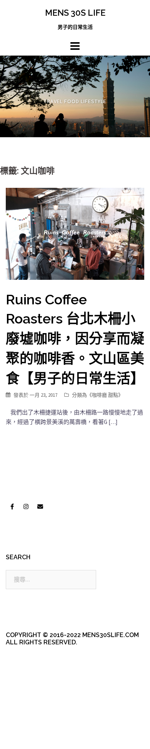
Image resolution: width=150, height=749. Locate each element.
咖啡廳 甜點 (105, 395)
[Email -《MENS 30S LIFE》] (40, 506)
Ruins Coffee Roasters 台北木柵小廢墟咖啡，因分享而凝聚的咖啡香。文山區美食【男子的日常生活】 (75, 338)
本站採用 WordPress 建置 (37, 723)
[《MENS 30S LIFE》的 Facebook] (12, 506)
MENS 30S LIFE (75, 13)
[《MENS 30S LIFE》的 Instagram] (26, 506)
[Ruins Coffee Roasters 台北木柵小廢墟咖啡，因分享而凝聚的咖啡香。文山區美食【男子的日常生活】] (75, 233)
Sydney (33, 736)
